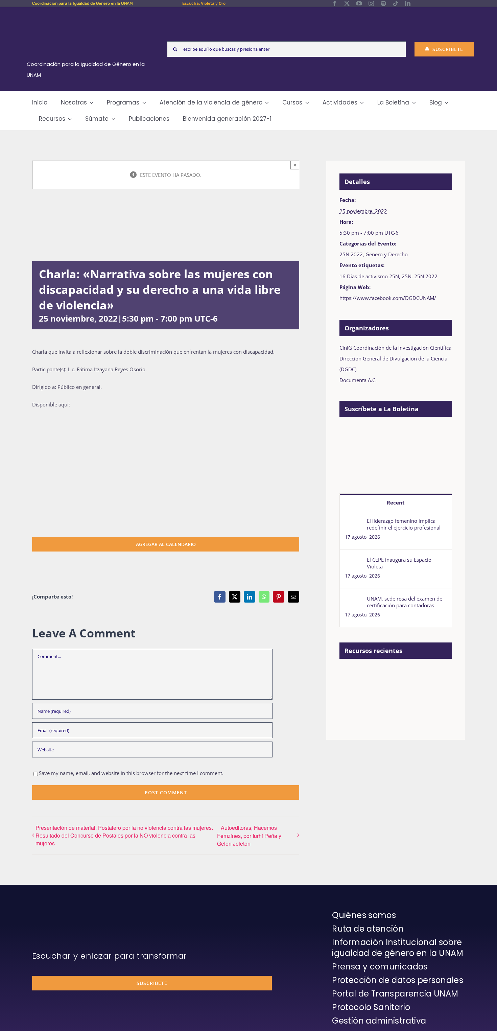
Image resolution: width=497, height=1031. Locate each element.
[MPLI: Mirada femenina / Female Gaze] (425, 674)
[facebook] (334, 3)
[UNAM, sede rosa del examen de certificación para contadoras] (353, 600)
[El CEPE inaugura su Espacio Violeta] (353, 561)
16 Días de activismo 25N (369, 276)
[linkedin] (407, 3)
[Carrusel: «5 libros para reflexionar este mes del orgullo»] (351, 696)
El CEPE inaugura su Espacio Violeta (399, 563)
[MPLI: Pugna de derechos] (400, 674)
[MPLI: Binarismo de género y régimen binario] (375, 674)
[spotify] (383, 3)
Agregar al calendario (166, 544)
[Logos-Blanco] (88, 14)
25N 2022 (351, 254)
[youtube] (359, 3)
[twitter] (347, 3)
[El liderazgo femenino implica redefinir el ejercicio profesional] (353, 522)
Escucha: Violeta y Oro (204, 3)
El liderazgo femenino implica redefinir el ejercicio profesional (404, 524)
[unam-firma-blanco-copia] (51, 911)
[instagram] (371, 3)
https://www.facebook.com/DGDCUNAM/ (387, 298)
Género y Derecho (386, 254)
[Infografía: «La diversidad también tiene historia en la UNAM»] (375, 693)
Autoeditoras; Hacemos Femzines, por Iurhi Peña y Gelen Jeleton (249, 835)
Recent (396, 502)
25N (406, 276)
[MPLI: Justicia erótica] (351, 674)
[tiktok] (395, 3)
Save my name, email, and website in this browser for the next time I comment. (131, 773)
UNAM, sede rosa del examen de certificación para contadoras (404, 602)
